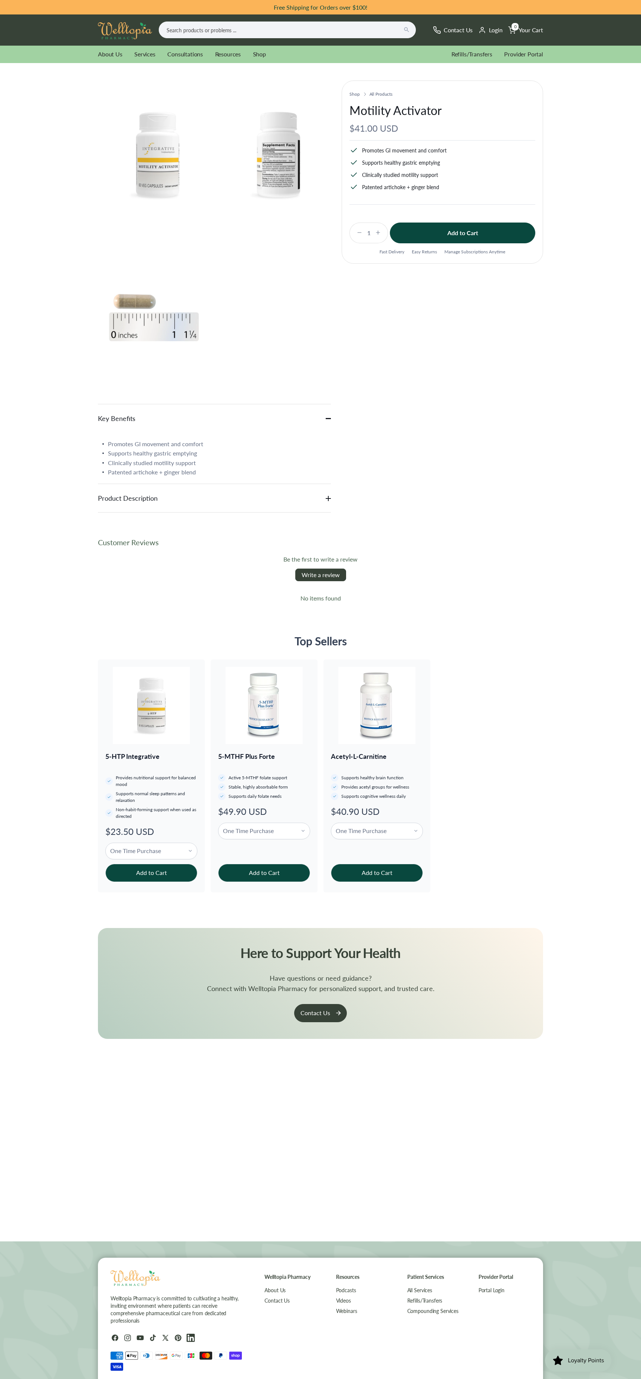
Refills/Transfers (471, 53)
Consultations (185, 53)
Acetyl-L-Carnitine (359, 756)
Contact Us (315, 1012)
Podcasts (346, 1290)
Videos (343, 1300)
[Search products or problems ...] (406, 29)
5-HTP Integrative (132, 756)
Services (144, 53)
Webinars (346, 1311)
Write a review (321, 574)
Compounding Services (432, 1311)
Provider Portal (523, 53)
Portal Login (491, 1290)
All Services (419, 1290)
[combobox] (287, 30)
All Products (381, 94)
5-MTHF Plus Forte (246, 756)
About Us (110, 53)
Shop (259, 53)
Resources (228, 53)
